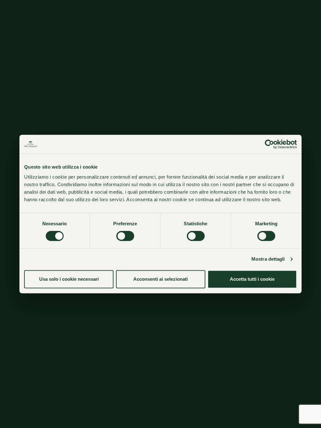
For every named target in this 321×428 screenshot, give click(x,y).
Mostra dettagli (268, 259)
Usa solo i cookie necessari (69, 279)
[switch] (125, 236)
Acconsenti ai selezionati (160, 279)
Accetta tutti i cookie (252, 279)
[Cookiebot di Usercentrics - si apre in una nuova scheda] (269, 144)
